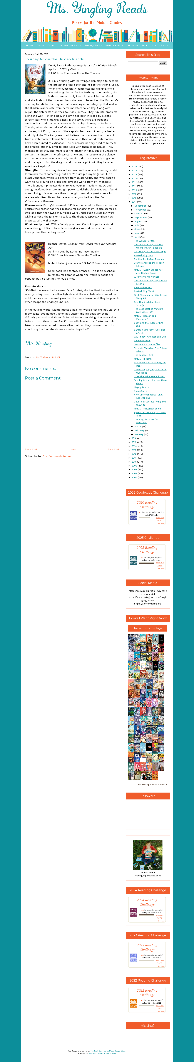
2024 (135, 174)
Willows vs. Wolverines (146, 276)
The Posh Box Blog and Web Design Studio (108, 1051)
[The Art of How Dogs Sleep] (144, 757)
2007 (135, 473)
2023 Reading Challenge (147, 947)
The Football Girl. (143, 355)
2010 (134, 461)
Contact (52, 45)
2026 (135, 166)
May (137, 233)
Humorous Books (138, 45)
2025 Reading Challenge (147, 550)
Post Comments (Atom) (57, 456)
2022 (134, 182)
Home (29, 45)
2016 (134, 438)
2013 (134, 450)
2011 (134, 457)
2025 (135, 170)
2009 (135, 465)
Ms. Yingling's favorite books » (152, 784)
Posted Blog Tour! (144, 291)
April (137, 237)
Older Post (113, 449)
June (137, 229)
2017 (134, 201)
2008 (135, 469)
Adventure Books (70, 45)
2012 (134, 454)
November (140, 209)
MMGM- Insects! (143, 358)
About (40, 45)
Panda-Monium (142, 340)
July (137, 225)
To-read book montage (148, 628)
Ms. (140, 512)
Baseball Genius (143, 287)
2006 (135, 477)
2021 (134, 186)
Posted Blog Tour (143, 255)
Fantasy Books (93, 45)
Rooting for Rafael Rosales (149, 259)
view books (160, 523)
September (141, 217)
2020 (135, 190)
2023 (134, 178)
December (140, 205)
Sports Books (160, 45)
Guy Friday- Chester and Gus (150, 336)
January (139, 434)
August (138, 221)
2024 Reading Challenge (147, 902)
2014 (134, 446)
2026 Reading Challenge (147, 504)
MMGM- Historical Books (147, 408)
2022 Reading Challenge (147, 992)
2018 (134, 198)
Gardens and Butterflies (147, 344)
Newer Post (31, 449)
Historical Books (115, 45)
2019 (134, 194)
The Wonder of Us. (144, 241)
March (138, 426)
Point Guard (140, 391)
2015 (134, 442)
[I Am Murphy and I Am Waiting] (132, 679)
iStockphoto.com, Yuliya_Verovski (103, 1054)
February (139, 430)
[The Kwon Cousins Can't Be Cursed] (150, 750)
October (139, 213)
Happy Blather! (142, 387)
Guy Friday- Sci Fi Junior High (150, 251)
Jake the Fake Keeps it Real (149, 376)
